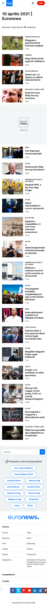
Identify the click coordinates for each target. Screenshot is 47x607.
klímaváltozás (13, 487)
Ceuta (16, 505)
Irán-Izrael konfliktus (23, 468)
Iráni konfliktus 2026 (23, 474)
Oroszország (34, 493)
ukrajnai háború (14, 480)
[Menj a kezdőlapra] (9, 3)
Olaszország (34, 480)
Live (41, 3)
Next (4, 543)
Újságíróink (6, 560)
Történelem (34, 499)
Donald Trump (33, 487)
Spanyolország (14, 493)
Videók (5, 554)
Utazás (5, 549)
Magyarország (14, 499)
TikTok (30, 505)
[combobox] (23, 452)
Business (6, 538)
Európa (5, 532)
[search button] (42, 452)
